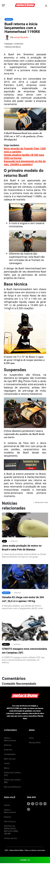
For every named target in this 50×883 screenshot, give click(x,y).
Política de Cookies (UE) (12, 773)
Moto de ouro (10, 758)
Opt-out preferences (12, 786)
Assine (7, 805)
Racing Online (35, 742)
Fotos (31, 738)
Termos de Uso (10, 838)
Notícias (9, 19)
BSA (4, 541)
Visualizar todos (41, 502)
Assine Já (25, 860)
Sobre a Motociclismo (10, 739)
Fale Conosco (10, 821)
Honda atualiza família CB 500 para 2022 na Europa (24, 156)
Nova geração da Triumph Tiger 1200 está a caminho (25, 150)
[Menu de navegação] (3, 5)
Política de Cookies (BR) (12, 780)
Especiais (8, 749)
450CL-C (6, 644)
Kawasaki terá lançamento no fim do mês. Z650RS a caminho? (25, 162)
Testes (7, 763)
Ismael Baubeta (21, 37)
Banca (6, 768)
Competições (10, 754)
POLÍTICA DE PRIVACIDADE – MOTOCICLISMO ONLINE (11, 830)
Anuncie (7, 817)
